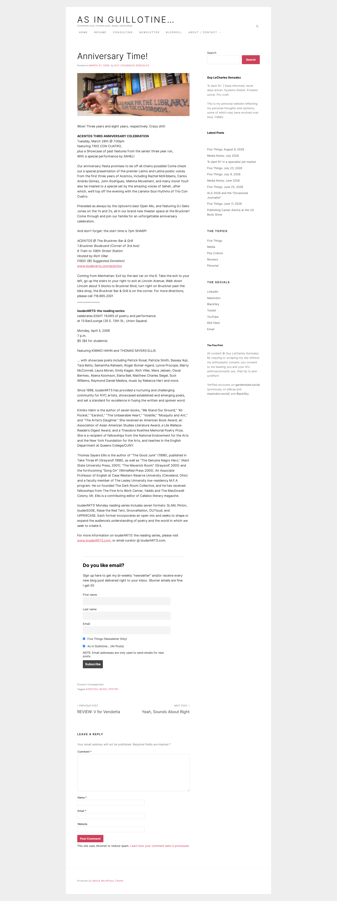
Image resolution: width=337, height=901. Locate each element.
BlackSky (213, 304)
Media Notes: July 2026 (223, 155)
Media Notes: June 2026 (223, 180)
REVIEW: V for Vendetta (98, 709)
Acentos (92, 689)
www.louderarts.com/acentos (99, 266)
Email (86, 623)
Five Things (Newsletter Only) (107, 639)
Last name (90, 609)
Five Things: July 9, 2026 (223, 174)
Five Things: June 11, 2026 (224, 203)
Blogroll (174, 32)
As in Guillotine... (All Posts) (105, 646)
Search (211, 53)
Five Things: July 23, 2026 (224, 168)
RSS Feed (213, 323)
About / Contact (203, 32)
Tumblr (211, 310)
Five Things (214, 240)
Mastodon (213, 298)
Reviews (212, 259)
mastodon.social (218, 393)
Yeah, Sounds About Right (166, 709)
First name (90, 594)
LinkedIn (212, 291)
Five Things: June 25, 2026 (225, 187)
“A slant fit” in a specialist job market (231, 162)
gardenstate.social (247, 384)
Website (82, 823)
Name (82, 797)
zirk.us (231, 389)
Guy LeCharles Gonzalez (131, 65)
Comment (85, 751)
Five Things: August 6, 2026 (225, 149)
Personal (213, 265)
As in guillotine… (126, 19)
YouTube (213, 316)
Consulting (123, 32)
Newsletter (149, 32)
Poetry (114, 689)
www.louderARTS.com (94, 540)
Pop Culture (215, 253)
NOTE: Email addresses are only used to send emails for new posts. (123, 654)
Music (103, 689)
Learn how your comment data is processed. (159, 846)
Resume (100, 32)
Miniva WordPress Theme (107, 880)
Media (211, 247)
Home (83, 32)
